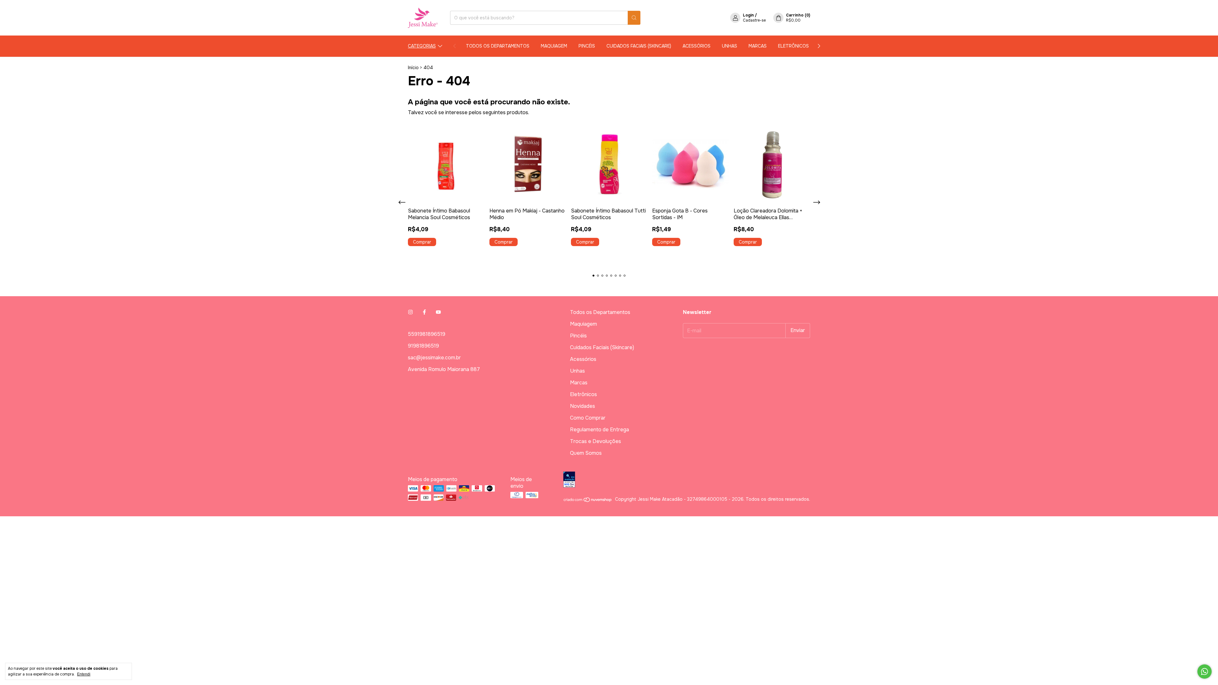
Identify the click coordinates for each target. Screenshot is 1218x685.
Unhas (729, 46)
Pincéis (587, 46)
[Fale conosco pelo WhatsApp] (1204, 671)
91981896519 (423, 345)
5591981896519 (426, 334)
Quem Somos (586, 453)
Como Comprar (588, 417)
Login (748, 15)
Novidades (582, 406)
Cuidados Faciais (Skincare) (638, 46)
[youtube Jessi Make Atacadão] (438, 312)
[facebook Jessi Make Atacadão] (424, 312)
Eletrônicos (793, 46)
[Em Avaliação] (686, 480)
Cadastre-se (754, 20)
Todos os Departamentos (497, 46)
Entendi (83, 674)
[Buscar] (634, 18)
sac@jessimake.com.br (434, 357)
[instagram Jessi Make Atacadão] (410, 312)
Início (413, 67)
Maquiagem (554, 46)
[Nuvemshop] (587, 501)
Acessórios (696, 46)
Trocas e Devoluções (595, 441)
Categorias (422, 46)
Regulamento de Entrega (599, 429)
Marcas (758, 46)
